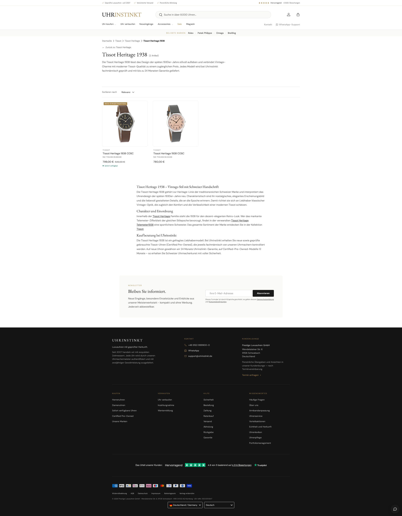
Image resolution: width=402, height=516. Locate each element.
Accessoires (164, 24)
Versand (208, 421)
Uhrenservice (255, 416)
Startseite (107, 40)
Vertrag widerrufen (186, 493)
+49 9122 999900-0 (199, 345)
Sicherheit (209, 399)
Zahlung (208, 410)
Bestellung (209, 405)
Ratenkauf (209, 416)
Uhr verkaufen (127, 24)
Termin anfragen (250, 375)
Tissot (118, 40)
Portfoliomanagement (260, 443)
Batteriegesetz (170, 493)
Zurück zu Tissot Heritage (116, 47)
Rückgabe (209, 432)
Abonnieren (263, 293)
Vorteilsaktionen (257, 421)
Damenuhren (118, 405)
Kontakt (268, 24)
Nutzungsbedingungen (217, 302)
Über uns (253, 405)
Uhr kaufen (108, 24)
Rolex (190, 33)
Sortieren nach (109, 92)
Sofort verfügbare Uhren (124, 410)
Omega (220, 33)
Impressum (155, 493)
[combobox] (213, 14)
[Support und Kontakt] (395, 509)
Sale (179, 24)
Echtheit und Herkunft (260, 426)
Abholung (208, 426)
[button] (298, 14)
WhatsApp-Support (289, 24)
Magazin (190, 24)
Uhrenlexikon (255, 432)
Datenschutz (143, 493)
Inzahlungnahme (166, 405)
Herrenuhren (118, 399)
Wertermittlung (165, 410)
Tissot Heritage (132, 40)
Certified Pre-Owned (122, 416)
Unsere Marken (119, 421)
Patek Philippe (205, 33)
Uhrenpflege (255, 437)
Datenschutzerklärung (265, 299)
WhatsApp (193, 350)
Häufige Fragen (257, 399)
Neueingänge (146, 24)
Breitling (232, 33)
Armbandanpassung (259, 410)
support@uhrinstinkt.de (200, 356)
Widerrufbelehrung (119, 493)
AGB (132, 493)
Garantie (208, 437)
